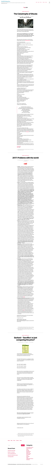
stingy (28, 435)
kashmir (22, 434)
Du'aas (27, 449)
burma (22, 433)
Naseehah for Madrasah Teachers (13, 455)
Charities (26, 433)
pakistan (27, 434)
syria (29, 435)
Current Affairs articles (25, 11)
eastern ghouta (26, 149)
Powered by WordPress (35, 464)
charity (28, 433)
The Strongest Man (10, 456)
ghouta (28, 149)
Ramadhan (27, 456)
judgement (23, 328)
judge (20, 328)
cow (33, 433)
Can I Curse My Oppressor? (12, 453)
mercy (30, 149)
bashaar (20, 149)
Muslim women (28, 453)
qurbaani (31, 434)
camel (24, 433)
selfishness (22, 435)
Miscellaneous (28, 451)
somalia (26, 435)
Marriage (27, 450)
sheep (24, 435)
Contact (44, 2)
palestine (27, 328)
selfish (20, 435)
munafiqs (25, 328)
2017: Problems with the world (25, 158)
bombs (23, 149)
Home (36, 2)
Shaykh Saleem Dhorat (29, 458)
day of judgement (20, 327)
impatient (19, 328)
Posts (40, 2)
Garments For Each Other (11, 450)
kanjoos (20, 434)
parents (29, 328)
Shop (38, 2)
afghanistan (19, 433)
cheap (29, 433)
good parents (29, 327)
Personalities (28, 454)
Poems (27, 455)
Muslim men (28, 452)
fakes (27, 327)
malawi (25, 434)
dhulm (22, 327)
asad (18, 149)
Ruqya (27, 457)
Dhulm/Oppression (29, 448)
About (46, 2)
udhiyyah (31, 435)
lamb (23, 434)
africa (21, 433)
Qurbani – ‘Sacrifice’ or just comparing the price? (25, 338)
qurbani (18, 435)
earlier (24, 296)
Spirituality (28, 459)
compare (32, 433)
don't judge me (25, 327)
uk (32, 435)
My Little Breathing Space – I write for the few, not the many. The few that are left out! (20, 464)
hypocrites (33, 327)
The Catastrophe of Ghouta (25, 14)
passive (31, 328)
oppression (32, 149)
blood (21, 149)
